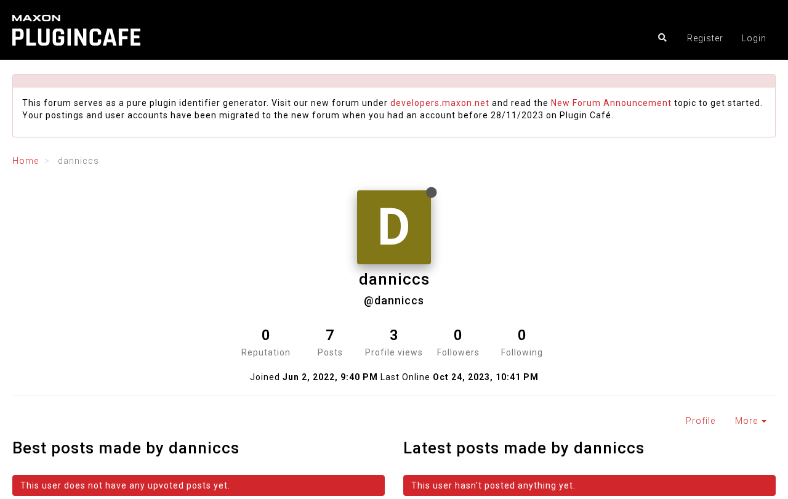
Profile (700, 421)
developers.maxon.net (439, 103)
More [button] (747, 421)
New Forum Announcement (611, 103)
